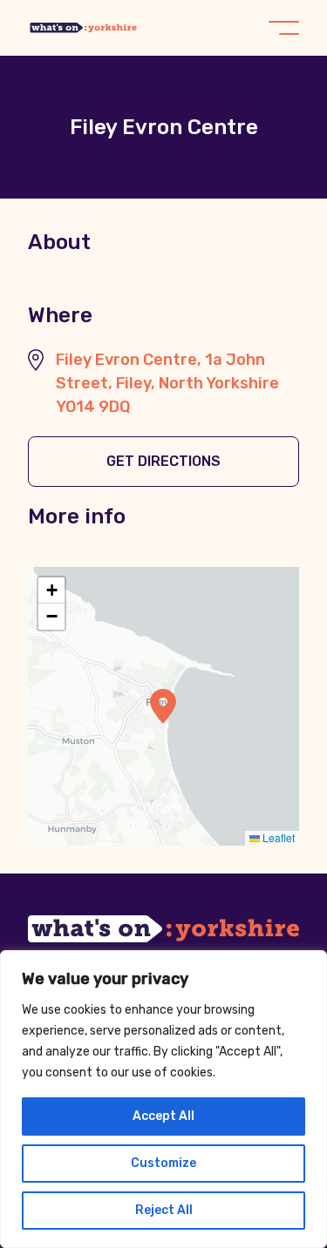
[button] (163, 706)
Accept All (163, 1116)
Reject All (164, 1210)
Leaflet (277, 837)
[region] (163, 1099)
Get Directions (163, 461)
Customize (163, 1163)
